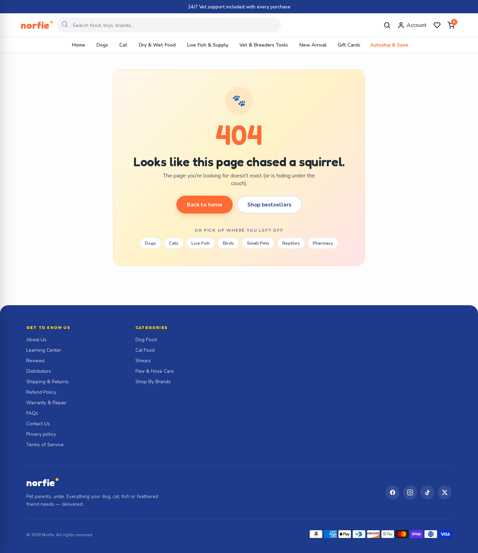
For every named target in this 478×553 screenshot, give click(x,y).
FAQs (32, 413)
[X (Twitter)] (445, 492)
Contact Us (38, 423)
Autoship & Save (389, 45)
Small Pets (258, 243)
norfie (40, 483)
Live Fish (200, 243)
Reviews (35, 360)
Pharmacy (323, 243)
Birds (228, 243)
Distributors (38, 371)
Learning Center (43, 350)
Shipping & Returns (47, 381)
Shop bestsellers (269, 204)
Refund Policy (41, 392)
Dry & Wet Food (157, 44)
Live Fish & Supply (207, 44)
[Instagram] (410, 492)
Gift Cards (349, 44)
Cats (173, 243)
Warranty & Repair (46, 402)
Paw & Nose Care (154, 371)
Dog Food (146, 339)
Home (78, 44)
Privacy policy (41, 434)
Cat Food (145, 350)
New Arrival (312, 44)
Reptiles (291, 243)
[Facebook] (393, 492)
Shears (143, 360)
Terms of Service (45, 444)
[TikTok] (427, 492)
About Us (36, 339)
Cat (123, 44)
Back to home (204, 204)
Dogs (102, 44)
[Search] (387, 25)
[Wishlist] (437, 25)
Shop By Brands (153, 381)
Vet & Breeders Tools (263, 44)
